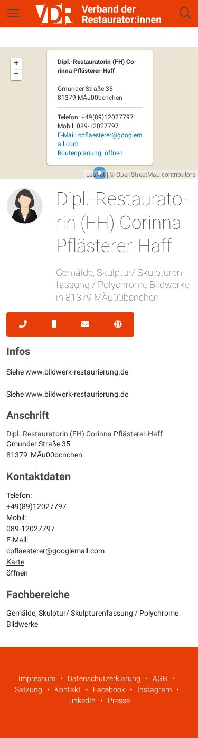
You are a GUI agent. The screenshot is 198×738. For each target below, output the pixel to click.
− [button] (16, 74)
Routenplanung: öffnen (90, 153)
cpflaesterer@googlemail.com (55, 551)
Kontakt (67, 689)
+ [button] (16, 63)
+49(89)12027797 (36, 506)
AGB (160, 678)
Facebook (109, 689)
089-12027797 (30, 528)
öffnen (17, 573)
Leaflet (95, 174)
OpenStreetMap (138, 174)
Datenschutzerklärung (104, 678)
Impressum (36, 678)
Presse (119, 700)
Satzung (28, 689)
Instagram (154, 689)
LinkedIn (82, 700)
